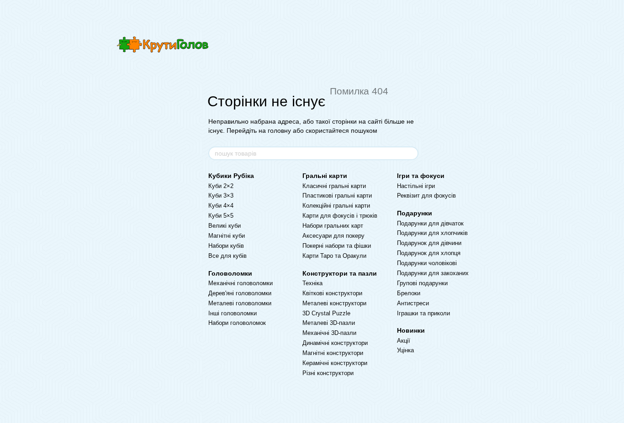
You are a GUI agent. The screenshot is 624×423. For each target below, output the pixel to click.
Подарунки (414, 213)
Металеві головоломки (239, 303)
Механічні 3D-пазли (329, 332)
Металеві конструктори (334, 303)
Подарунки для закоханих (433, 273)
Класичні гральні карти (334, 186)
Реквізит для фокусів (426, 195)
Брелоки (408, 293)
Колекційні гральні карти (336, 205)
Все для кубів (227, 255)
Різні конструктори (328, 373)
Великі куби (224, 225)
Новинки (411, 330)
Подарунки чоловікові (427, 263)
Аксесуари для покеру (333, 235)
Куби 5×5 (220, 215)
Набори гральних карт (332, 225)
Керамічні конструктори (334, 363)
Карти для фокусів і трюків (339, 215)
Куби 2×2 (220, 186)
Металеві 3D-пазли (328, 322)
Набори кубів (226, 245)
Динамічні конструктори (335, 342)
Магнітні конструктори (332, 353)
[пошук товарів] (411, 153)
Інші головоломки (232, 313)
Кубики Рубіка (231, 175)
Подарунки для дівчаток (430, 223)
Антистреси (413, 303)
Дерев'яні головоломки (239, 293)
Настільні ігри (416, 186)
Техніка (312, 283)
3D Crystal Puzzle (326, 313)
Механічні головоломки (240, 283)
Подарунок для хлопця (428, 253)
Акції (403, 340)
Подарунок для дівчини (429, 243)
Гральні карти (324, 175)
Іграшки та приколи (423, 313)
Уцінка (405, 350)
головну (279, 130)
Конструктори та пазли (339, 273)
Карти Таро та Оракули (334, 255)
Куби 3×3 (220, 195)
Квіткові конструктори (332, 293)
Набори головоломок (237, 322)
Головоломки (230, 273)
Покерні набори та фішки (336, 245)
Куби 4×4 (220, 205)
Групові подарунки (422, 283)
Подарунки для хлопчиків (432, 233)
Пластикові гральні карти (337, 195)
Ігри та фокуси (420, 175)
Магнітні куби (226, 235)
